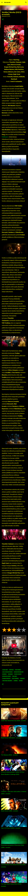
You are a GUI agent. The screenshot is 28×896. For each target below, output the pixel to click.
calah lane (5, 669)
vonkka (15, 680)
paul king (14, 676)
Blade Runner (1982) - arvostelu (9, 811)
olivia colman (17, 674)
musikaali (10, 674)
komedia (4, 674)
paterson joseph (6, 676)
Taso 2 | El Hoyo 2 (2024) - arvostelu (10, 828)
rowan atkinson (6, 678)
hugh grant (18, 669)
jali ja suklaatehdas (7, 671)
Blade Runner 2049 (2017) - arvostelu (11, 737)
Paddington (5, 137)
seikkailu (22, 678)
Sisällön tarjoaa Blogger (15, 894)
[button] (3, 19)
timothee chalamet (7, 680)
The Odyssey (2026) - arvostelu (9, 755)
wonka (20, 680)
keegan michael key (18, 671)
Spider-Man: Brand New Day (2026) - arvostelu (13, 720)
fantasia (11, 669)
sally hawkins (15, 678)
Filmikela (7, 2)
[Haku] (26, 2)
